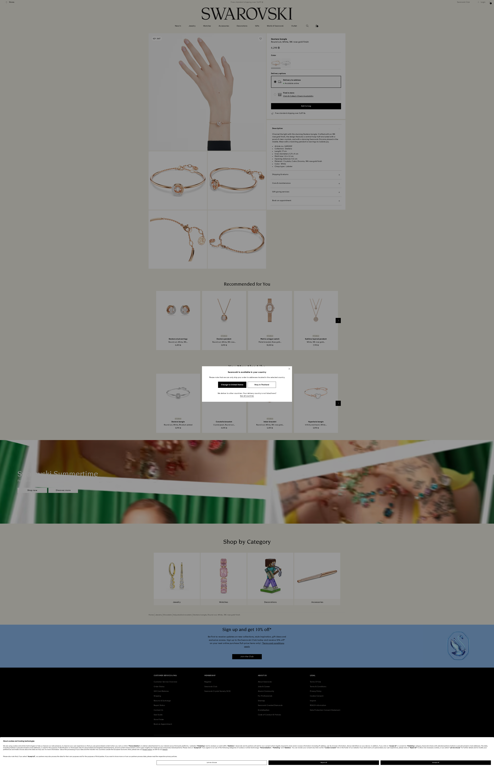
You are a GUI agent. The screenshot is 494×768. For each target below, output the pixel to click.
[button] (289, 369)
